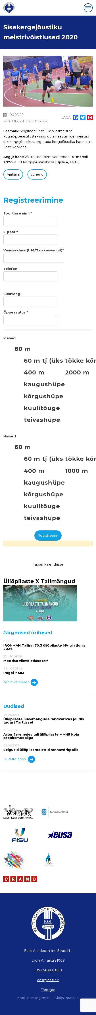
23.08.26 (44, 644)
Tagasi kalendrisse (48, 564)
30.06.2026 (43, 718)
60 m (23, 348)
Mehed (9, 338)
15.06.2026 (41, 733)
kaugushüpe (44, 384)
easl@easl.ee (48, 980)
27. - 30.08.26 (25, 658)
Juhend (37, 174)
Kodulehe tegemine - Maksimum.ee (48, 998)
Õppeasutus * (15, 312)
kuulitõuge (42, 407)
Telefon (10, 269)
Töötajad (48, 990)
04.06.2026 (41, 747)
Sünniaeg (11, 294)
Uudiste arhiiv (14, 759)
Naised (9, 436)
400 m (34, 372)
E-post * (10, 232)
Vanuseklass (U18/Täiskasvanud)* (33, 250)
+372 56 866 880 (48, 970)
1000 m (76, 470)
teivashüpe (42, 419)
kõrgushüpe (44, 396)
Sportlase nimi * (17, 213)
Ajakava (13, 174)
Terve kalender (16, 682)
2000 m (77, 372)
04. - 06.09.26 (13, 670)
